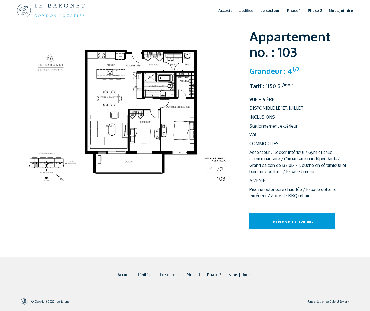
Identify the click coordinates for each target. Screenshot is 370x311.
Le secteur (270, 10)
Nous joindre (341, 10)
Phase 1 (294, 10)
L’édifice (246, 10)
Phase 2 (315, 10)
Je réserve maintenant (292, 221)
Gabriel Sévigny (339, 301)
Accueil (225, 10)
